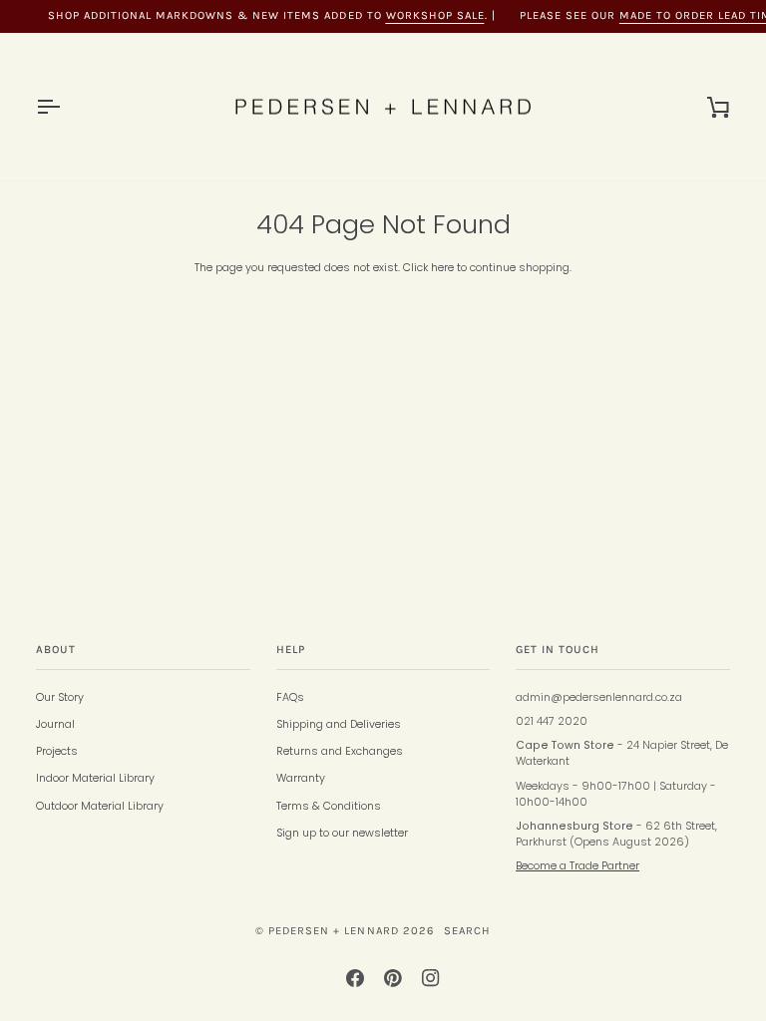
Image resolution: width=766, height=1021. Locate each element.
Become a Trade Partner (577, 865)
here (442, 267)
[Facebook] (355, 978)
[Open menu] (66, 107)
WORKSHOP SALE (435, 15)
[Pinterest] (393, 978)
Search (467, 930)
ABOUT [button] (56, 649)
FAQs (290, 697)
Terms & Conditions (328, 806)
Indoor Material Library (95, 778)
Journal (55, 724)
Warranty (300, 778)
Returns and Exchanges (339, 751)
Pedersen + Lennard (333, 930)
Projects (57, 751)
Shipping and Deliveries (338, 724)
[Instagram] (431, 978)
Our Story (60, 697)
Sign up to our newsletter (342, 833)
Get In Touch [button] (557, 649)
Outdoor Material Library (100, 806)
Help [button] (290, 649)
